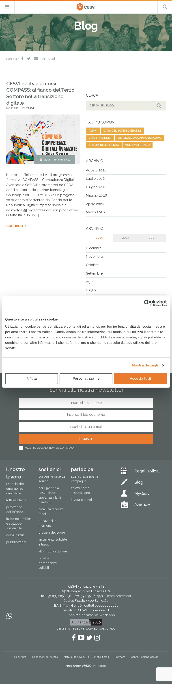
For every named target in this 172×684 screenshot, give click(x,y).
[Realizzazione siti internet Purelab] (86, 666)
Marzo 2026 (95, 212)
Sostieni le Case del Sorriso (52, 479)
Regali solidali (147, 471)
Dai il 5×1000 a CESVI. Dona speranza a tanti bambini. (50, 495)
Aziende (142, 504)
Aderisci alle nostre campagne (84, 479)
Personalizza (83, 379)
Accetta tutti (140, 379)
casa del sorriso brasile (122, 130)
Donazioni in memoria (47, 523)
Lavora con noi (81, 500)
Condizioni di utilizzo (45, 656)
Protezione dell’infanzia (14, 509)
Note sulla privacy (75, 656)
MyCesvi (142, 493)
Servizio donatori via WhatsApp (92, 615)
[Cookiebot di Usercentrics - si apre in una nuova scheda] (147, 303)
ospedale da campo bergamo (139, 137)
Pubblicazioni (16, 542)
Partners (120, 656)
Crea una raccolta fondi (51, 511)
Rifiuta (31, 379)
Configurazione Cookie (144, 656)
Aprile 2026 (95, 204)
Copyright (20, 656)
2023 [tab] (152, 237)
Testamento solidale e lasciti (53, 542)
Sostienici (50, 469)
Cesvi (30, 108)
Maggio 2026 (96, 195)
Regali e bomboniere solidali (48, 562)
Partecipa (82, 469)
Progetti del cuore (52, 532)
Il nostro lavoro (15, 473)
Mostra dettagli (145, 365)
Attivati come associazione (80, 490)
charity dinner (100, 137)
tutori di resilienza (104, 145)
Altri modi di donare (53, 551)
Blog (138, 482)
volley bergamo (137, 145)
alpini (93, 130)
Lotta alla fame (16, 500)
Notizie (12, 108)
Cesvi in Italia (15, 535)
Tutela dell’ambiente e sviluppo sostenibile (20, 523)
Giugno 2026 (96, 187)
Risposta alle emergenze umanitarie (15, 488)
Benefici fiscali (100, 656)
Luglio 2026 (95, 179)
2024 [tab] (125, 237)
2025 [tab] (99, 237)
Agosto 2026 (96, 170)
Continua (14, 225)
